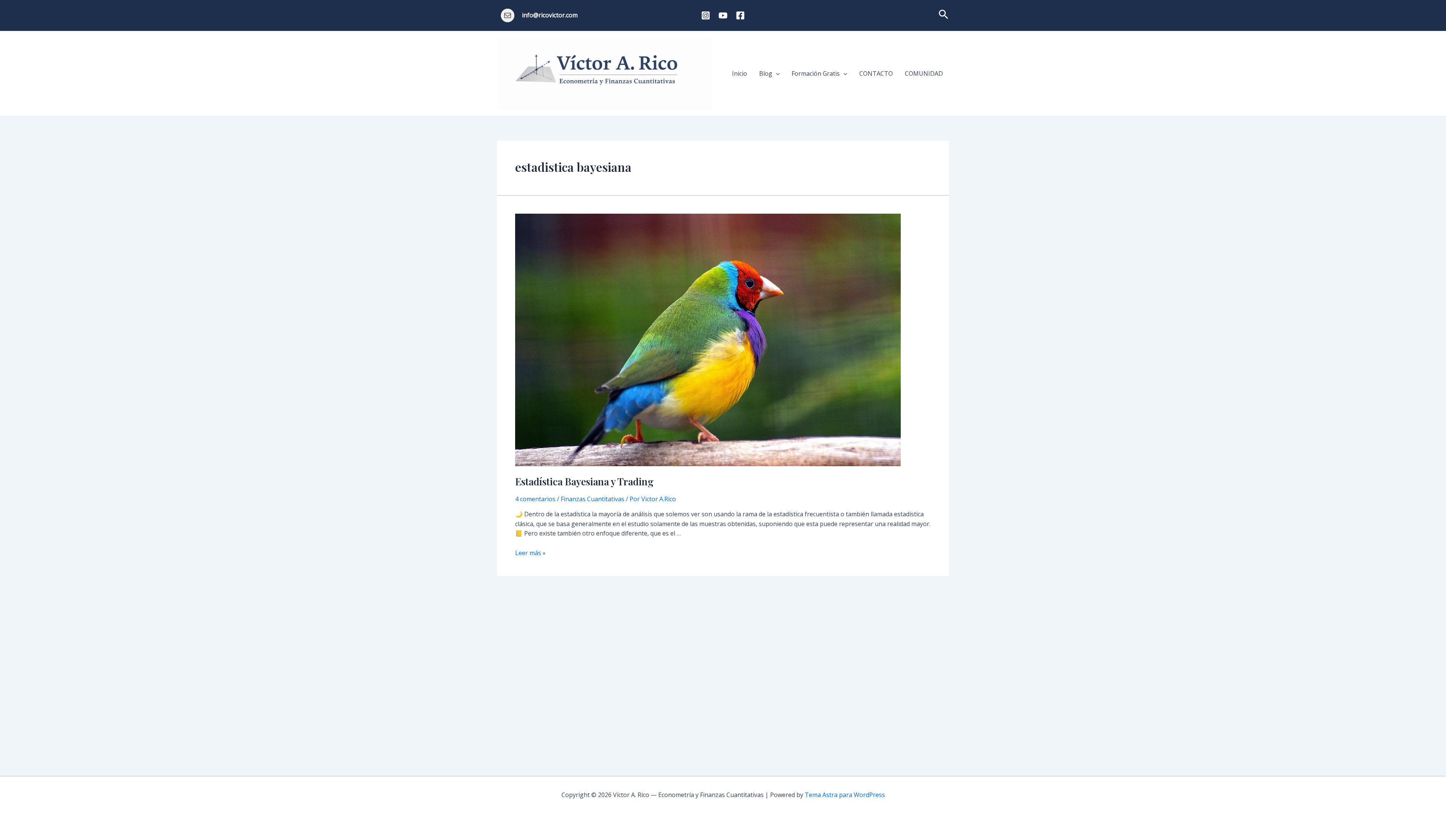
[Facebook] (740, 15)
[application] (776, 73)
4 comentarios (535, 499)
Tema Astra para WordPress (845, 795)
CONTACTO (876, 73)
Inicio (739, 73)
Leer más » (530, 553)
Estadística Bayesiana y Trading (584, 481)
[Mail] (507, 15)
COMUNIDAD (924, 73)
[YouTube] (723, 15)
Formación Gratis (816, 73)
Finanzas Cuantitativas (592, 499)
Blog (765, 73)
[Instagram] (705, 15)
